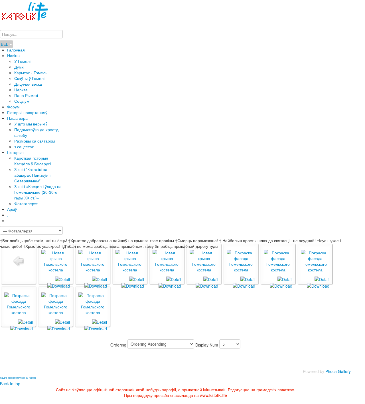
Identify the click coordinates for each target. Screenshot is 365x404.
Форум (13, 107)
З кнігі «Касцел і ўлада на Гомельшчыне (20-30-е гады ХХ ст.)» (38, 192)
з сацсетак (24, 146)
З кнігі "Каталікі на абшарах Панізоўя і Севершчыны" (32, 175)
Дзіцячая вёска (28, 84)
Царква (21, 89)
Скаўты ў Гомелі (29, 78)
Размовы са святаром (34, 141)
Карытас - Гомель (30, 72)
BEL (5, 44)
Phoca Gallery (338, 371)
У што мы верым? (31, 124)
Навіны (13, 55)
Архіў (12, 209)
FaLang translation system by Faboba (18, 377)
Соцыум (21, 101)
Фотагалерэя (26, 203)
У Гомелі (22, 61)
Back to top (10, 383)
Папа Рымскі (26, 95)
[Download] (58, 285)
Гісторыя (15, 152)
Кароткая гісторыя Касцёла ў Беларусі (32, 160)
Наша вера (17, 118)
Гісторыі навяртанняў (27, 112)
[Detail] (62, 279)
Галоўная (16, 50)
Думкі (19, 67)
